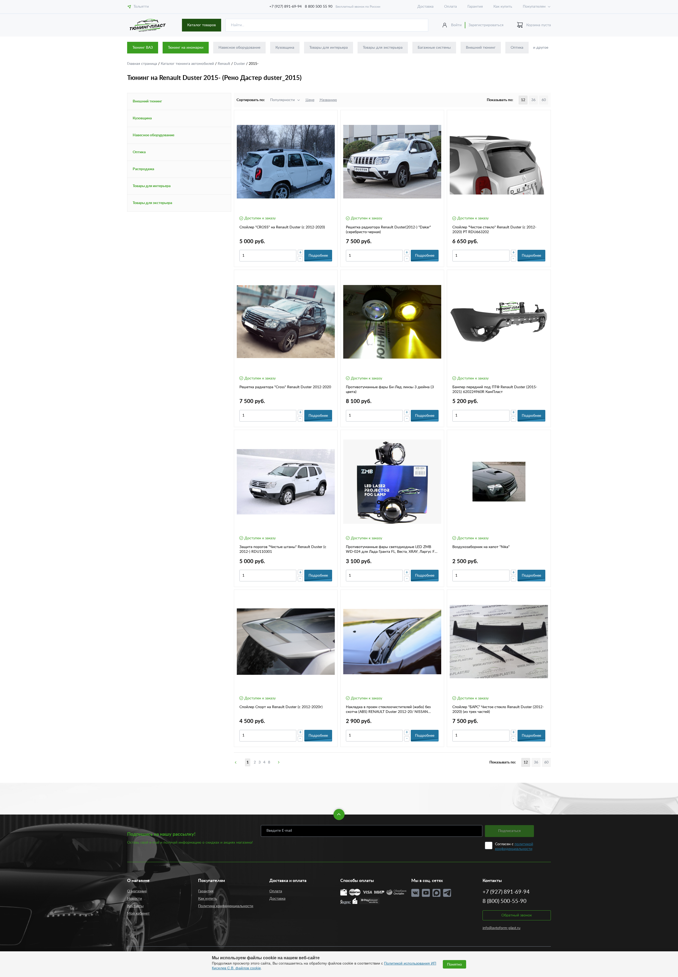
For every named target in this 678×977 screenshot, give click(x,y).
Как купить (502, 6)
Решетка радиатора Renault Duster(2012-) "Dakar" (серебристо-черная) (388, 229)
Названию (328, 100)
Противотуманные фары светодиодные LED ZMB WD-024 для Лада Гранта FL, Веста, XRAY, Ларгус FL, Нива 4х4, (391, 549)
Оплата (450, 6)
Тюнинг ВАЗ (142, 47)
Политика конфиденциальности (225, 906)
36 (533, 100)
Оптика (517, 47)
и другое (540, 47)
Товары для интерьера (328, 47)
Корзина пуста (538, 25)
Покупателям (534, 6)
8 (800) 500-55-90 (505, 901)
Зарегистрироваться (486, 25)
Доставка (425, 6)
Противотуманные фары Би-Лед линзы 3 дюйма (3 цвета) (390, 389)
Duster (240, 64)
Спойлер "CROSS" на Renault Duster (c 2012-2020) (282, 227)
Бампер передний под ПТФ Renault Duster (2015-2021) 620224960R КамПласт (494, 389)
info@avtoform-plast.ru (501, 928)
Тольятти (141, 6)
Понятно (454, 964)
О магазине (137, 891)
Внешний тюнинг (481, 47)
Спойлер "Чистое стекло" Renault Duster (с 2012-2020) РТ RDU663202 (494, 229)
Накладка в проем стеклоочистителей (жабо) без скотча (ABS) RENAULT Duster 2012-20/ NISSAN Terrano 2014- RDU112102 (388, 709)
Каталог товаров (201, 25)
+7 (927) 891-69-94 (285, 6)
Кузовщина (284, 47)
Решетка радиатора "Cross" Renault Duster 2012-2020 (285, 387)
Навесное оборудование (239, 47)
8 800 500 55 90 (318, 6)
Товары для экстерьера (383, 47)
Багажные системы (434, 47)
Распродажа (143, 169)
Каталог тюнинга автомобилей (188, 64)
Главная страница (142, 64)
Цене (310, 100)
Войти (456, 25)
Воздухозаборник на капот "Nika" (481, 547)
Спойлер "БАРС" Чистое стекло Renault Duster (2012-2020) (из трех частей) (498, 709)
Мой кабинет (138, 913)
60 (544, 100)
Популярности (282, 100)
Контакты (135, 906)
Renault (224, 64)
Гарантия (475, 6)
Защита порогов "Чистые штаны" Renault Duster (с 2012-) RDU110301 (282, 549)
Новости (134, 899)
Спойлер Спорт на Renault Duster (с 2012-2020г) (281, 707)
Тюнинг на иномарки (185, 47)
